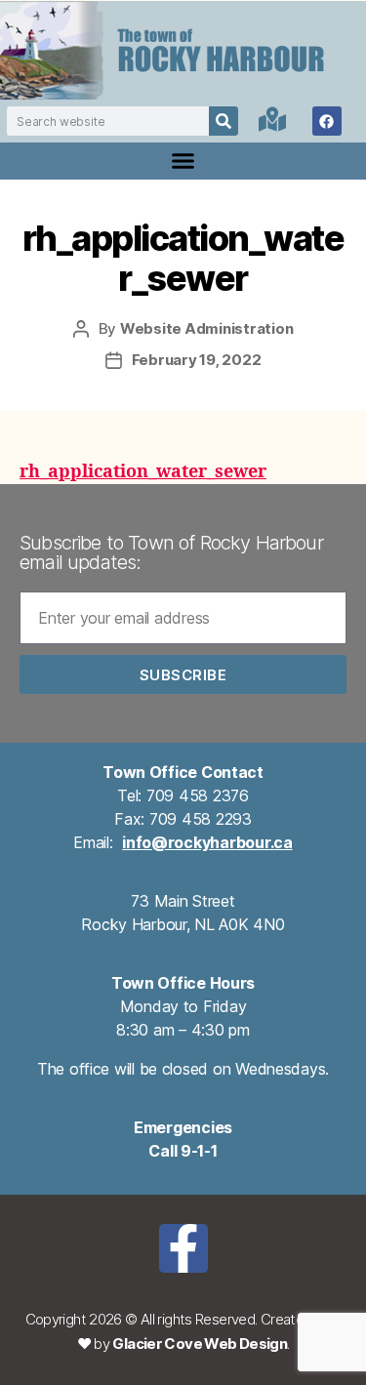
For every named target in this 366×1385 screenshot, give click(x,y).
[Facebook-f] (183, 1248)
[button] (183, 161)
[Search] (223, 121)
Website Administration (206, 328)
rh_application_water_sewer (143, 472)
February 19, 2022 (197, 359)
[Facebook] (327, 121)
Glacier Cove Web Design (199, 1343)
